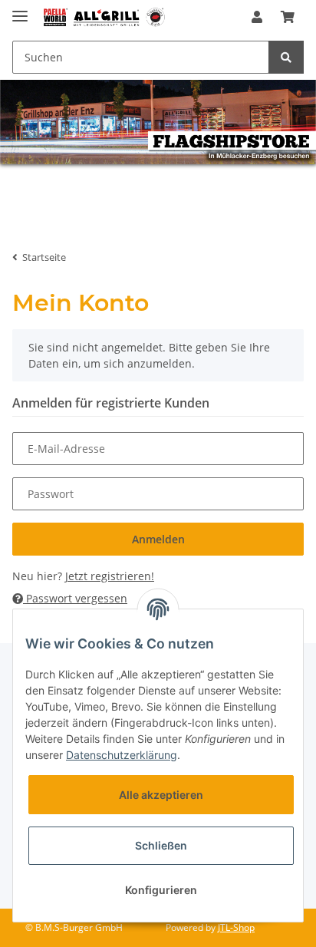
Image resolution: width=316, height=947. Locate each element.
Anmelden (158, 539)
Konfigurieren (161, 889)
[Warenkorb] (288, 17)
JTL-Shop (236, 927)
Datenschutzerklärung (121, 754)
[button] (257, 17)
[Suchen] (286, 57)
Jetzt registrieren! (109, 576)
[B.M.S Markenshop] (104, 17)
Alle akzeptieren (161, 794)
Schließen (161, 845)
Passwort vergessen (75, 598)
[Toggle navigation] (20, 9)
